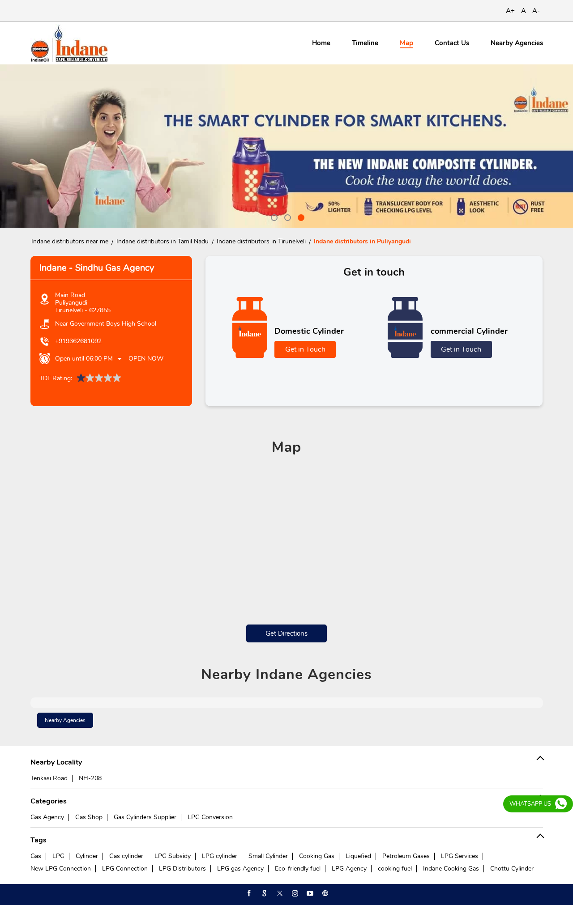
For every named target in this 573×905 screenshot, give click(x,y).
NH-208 (90, 778)
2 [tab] (286, 216)
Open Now (145, 358)
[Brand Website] (324, 893)
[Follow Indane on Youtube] (309, 893)
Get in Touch (305, 349)
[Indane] (69, 43)
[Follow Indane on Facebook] (248, 893)
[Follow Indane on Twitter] (279, 893)
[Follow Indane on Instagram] (294, 893)
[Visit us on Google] (263, 893)
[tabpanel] (286, 146)
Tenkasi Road (49, 778)
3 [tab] (300, 216)
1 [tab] (273, 216)
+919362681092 (78, 341)
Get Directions (286, 633)
